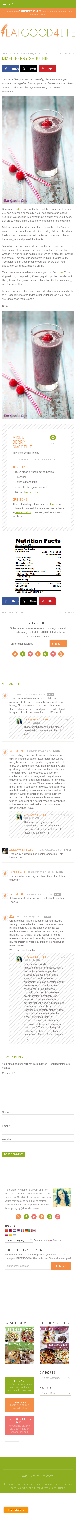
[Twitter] (30, 655)
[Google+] (45, 655)
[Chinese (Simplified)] (6, 1230)
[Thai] (14, 1235)
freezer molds (23, 512)
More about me (30, 1208)
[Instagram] (53, 655)
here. (60, 272)
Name (6, 1112)
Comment (8, 1073)
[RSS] (15, 655)
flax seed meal (32, 492)
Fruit (5, 612)
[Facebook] (22, 655)
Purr (69, 1484)
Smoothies (14, 612)
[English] (18, 1230)
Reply (50, 694)
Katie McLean (16, 750)
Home (24, 1476)
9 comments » (67, 53)
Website (6, 1139)
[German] (26, 1230)
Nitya (11, 916)
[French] (22, 1230)
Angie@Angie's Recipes (22, 849)
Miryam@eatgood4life (36, 719)
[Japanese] (34, 1230)
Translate (57, 1240)
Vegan (24, 612)
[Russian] (6, 1235)
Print (53, 443)
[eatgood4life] (19, 1363)
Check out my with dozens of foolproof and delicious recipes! (38, 13)
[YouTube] (61, 655)
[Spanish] (10, 1235)
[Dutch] (14, 1230)
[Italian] (30, 1230)
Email (6, 1125)
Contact (47, 1476)
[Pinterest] (38, 655)
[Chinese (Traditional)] (10, 1230)
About (35, 1476)
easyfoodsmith (17, 872)
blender (17, 209)
